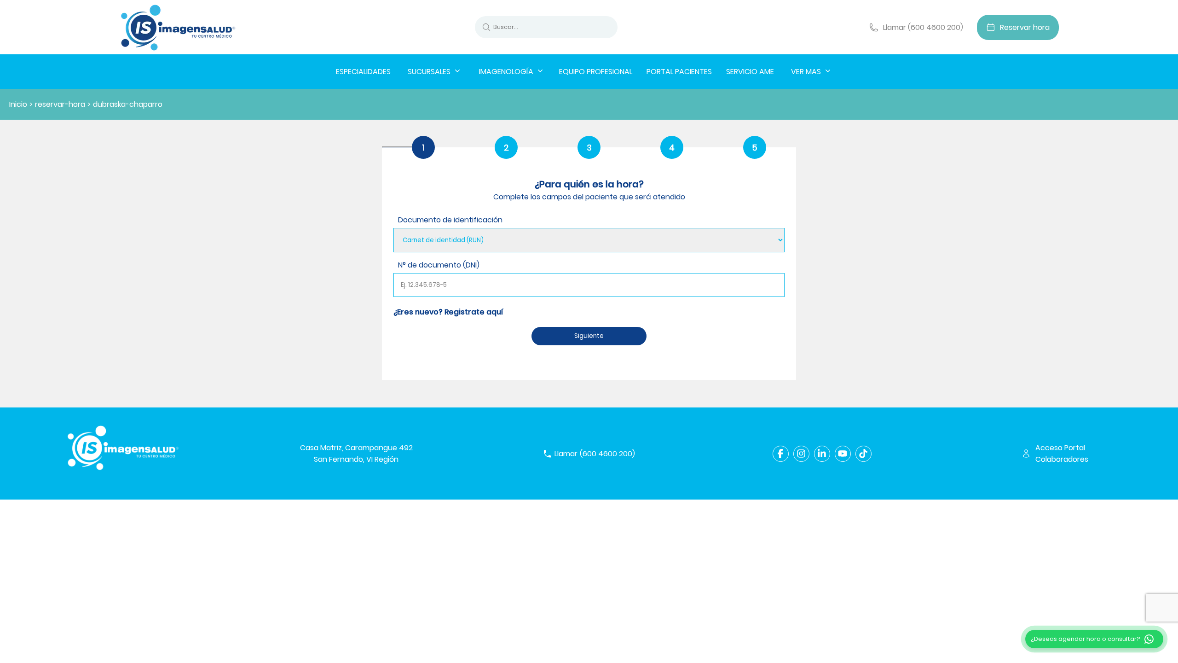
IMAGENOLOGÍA (506, 71)
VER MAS (806, 71)
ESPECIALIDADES (363, 71)
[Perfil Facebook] (781, 454)
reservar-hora (60, 104)
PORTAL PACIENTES (679, 71)
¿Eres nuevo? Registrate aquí (448, 312)
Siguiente (589, 336)
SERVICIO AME (750, 71)
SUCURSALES (429, 71)
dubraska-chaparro (127, 104)
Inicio (18, 104)
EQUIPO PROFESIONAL (595, 71)
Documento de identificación (450, 220)
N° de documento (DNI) (438, 265)
